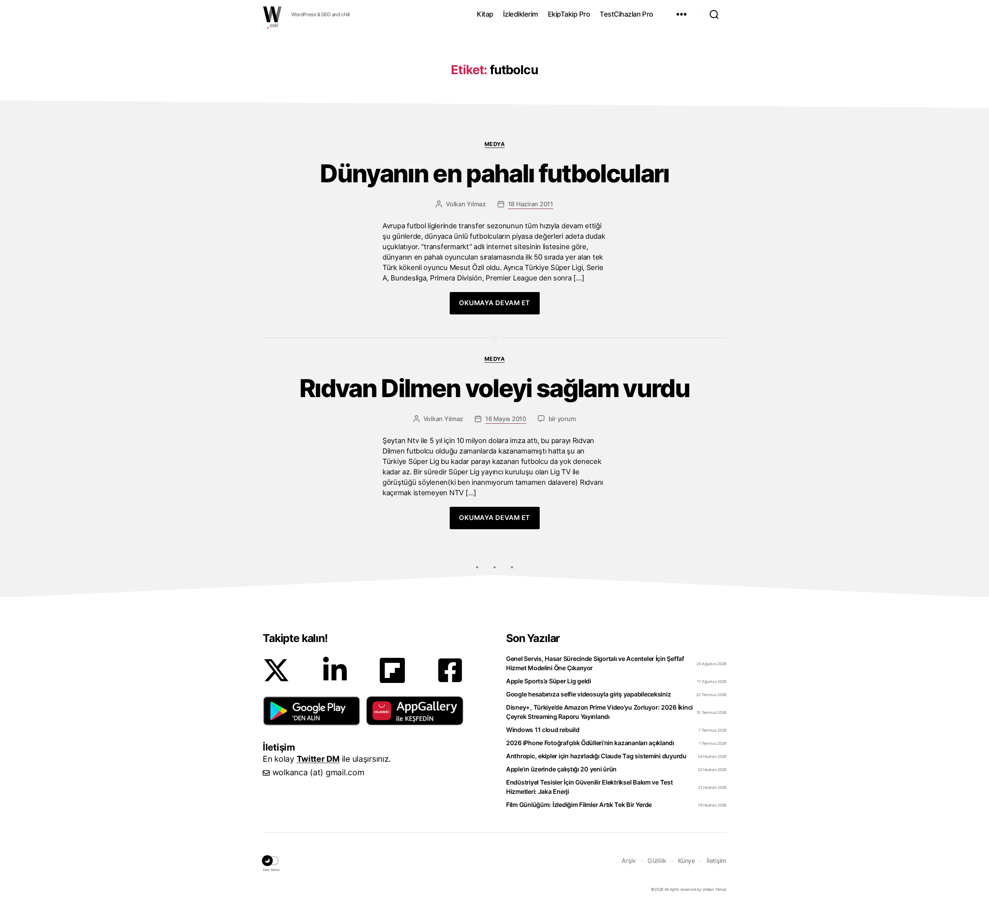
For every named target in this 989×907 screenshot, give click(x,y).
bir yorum (562, 419)
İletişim (716, 861)
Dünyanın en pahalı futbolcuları (494, 174)
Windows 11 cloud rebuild (542, 730)
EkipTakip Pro (569, 14)
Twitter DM (318, 759)
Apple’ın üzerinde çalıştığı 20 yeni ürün (561, 769)
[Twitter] (276, 670)
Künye (686, 861)
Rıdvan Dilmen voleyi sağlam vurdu (494, 388)
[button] (311, 710)
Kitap (485, 14)
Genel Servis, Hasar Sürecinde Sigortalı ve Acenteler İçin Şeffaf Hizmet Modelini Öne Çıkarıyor (595, 663)
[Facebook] (450, 670)
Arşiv (629, 861)
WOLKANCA (272, 14)
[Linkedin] (334, 670)
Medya (494, 144)
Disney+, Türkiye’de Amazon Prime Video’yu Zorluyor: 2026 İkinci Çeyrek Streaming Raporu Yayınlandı (599, 711)
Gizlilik (656, 861)
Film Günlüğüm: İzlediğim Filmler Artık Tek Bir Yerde (579, 804)
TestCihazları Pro (626, 14)
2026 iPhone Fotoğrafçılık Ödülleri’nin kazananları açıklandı (590, 743)
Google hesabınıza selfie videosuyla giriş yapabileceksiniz (588, 694)
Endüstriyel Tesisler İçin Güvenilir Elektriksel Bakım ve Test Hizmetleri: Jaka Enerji (589, 786)
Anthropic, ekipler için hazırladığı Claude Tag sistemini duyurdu (596, 756)
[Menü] (681, 14)
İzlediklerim (520, 14)
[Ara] (714, 14)
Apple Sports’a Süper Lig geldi (548, 681)
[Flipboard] (392, 670)
